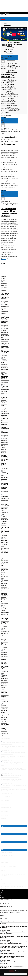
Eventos (11, 51)
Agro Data (12, 47)
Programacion (13, 54)
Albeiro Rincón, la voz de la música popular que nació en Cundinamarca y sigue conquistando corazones (5, 726)
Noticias (6, 26)
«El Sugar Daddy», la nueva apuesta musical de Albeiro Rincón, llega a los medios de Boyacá (5, 694)
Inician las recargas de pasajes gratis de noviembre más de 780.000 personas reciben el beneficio (4, 461)
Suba (11, 61)
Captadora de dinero (13, 152)
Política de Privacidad (6, 852)
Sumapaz (12, 79)
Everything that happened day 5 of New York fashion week (5, 550)
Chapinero (12, 84)
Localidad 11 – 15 (11, 60)
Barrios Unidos (13, 63)
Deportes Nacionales (15, 42)
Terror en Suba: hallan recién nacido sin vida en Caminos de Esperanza (5, 296)
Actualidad (3, 80)
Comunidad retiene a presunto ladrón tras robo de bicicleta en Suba (4, 401)
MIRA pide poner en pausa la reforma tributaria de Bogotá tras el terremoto (5, 319)
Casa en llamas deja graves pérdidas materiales (9, 74)
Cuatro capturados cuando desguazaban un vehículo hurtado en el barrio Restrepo (5, 376)
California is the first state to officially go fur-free (4, 570)
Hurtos (9, 223)
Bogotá (6, 58)
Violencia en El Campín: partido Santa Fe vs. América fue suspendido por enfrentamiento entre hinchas (5, 348)
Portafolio (12, 56)
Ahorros (6, 152)
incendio (3, 84)
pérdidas (8, 84)
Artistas (11, 49)
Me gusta (2, 890)
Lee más (3, 117)
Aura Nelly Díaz (6, 201)
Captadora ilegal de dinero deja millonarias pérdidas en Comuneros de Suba (9, 141)
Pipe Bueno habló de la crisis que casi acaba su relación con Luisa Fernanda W (5, 597)
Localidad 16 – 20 (11, 70)
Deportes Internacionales (16, 44)
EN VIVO (3, 19)
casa (13, 82)
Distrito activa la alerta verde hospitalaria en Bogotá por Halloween (4, 486)
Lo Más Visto (14, 80)
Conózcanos (10, 53)
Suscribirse (3, 894)
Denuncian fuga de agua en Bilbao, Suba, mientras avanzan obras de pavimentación (5, 428)
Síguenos (2, 892)
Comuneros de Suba (6, 153)
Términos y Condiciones (7, 855)
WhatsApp (2, 898)
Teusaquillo (12, 65)
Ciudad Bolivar (13, 77)
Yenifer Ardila (6, 64)
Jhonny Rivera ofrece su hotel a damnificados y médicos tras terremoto (5, 621)
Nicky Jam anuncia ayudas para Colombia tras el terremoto (5, 642)
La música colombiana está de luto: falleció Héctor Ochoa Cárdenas (5, 665)
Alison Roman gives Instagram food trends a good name (5, 506)
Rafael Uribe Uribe (14, 76)
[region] (14, 6)
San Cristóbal (9, 82)
